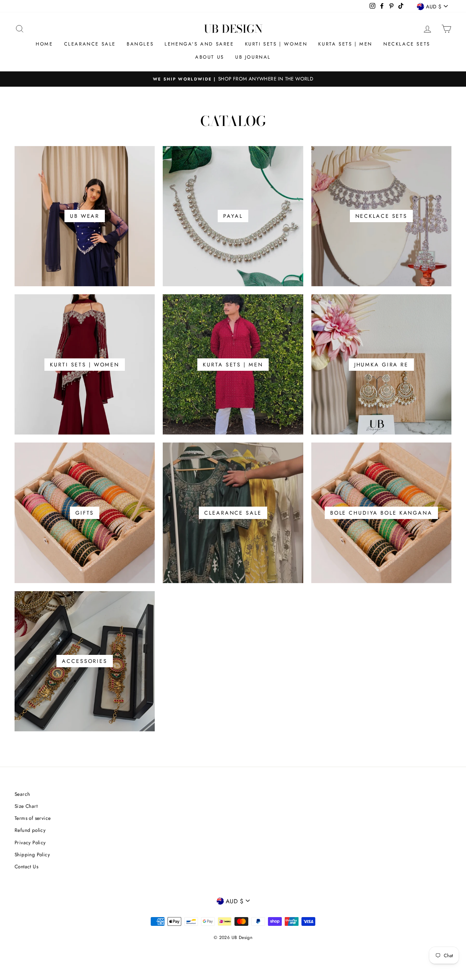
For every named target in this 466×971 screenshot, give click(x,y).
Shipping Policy (32, 854)
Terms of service (33, 818)
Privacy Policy (30, 842)
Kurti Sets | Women (276, 43)
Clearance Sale (90, 43)
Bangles (140, 43)
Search (22, 794)
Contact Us (26, 866)
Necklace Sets (406, 43)
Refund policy (30, 830)
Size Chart (26, 806)
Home (44, 43)
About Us (209, 57)
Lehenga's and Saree (199, 43)
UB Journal (253, 57)
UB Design (233, 28)
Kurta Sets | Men (345, 43)
